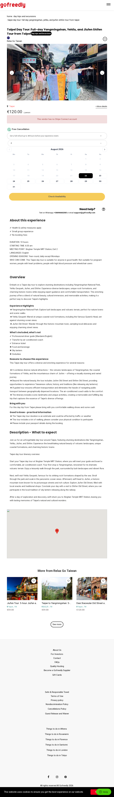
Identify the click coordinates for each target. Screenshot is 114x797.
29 (86, 181)
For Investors (57, 654)
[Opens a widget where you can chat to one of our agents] (103, 792)
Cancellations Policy (57, 709)
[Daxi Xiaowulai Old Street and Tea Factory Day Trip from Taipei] (91, 588)
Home (9, 16)
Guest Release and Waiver (57, 713)
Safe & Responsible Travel (57, 692)
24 (14, 181)
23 (100, 175)
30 (100, 181)
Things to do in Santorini (57, 745)
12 (43, 170)
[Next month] (104, 149)
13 (57, 170)
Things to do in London (57, 750)
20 (57, 175)
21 (71, 175)
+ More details (101, 106)
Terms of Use (57, 696)
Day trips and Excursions (25, 16)
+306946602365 (60, 213)
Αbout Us (57, 650)
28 (71, 181)
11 (28, 170)
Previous (11, 72)
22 (86, 175)
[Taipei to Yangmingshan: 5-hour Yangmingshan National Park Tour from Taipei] (57, 588)
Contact (57, 658)
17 (14, 175)
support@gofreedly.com (84, 213)
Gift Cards (57, 675)
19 (43, 175)
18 (28, 175)
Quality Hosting (57, 666)
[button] (84, 792)
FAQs (57, 662)
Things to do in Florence (56, 739)
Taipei (11, 106)
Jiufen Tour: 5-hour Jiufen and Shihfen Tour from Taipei (36, 603)
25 (28, 181)
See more (57, 624)
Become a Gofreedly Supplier (57, 670)
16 (100, 170)
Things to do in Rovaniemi (57, 734)
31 (14, 187)
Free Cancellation (20, 129)
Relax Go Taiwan (14, 41)
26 (43, 181)
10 (14, 170)
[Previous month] (9, 149)
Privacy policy (57, 700)
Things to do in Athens (56, 729)
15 (86, 170)
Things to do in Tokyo (57, 755)
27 (57, 181)
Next (101, 72)
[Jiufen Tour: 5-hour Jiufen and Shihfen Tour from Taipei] (22, 588)
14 (71, 170)
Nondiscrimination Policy (57, 704)
